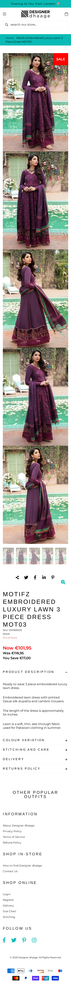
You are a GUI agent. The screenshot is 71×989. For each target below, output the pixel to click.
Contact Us (10, 871)
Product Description (28, 671)
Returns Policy (22, 768)
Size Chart (9, 911)
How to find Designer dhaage (22, 865)
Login (6, 894)
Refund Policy (12, 842)
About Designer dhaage (18, 825)
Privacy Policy (12, 831)
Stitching (9, 917)
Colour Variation (24, 740)
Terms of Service (14, 837)
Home (10, 38)
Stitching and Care (26, 749)
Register (8, 900)
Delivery (13, 759)
